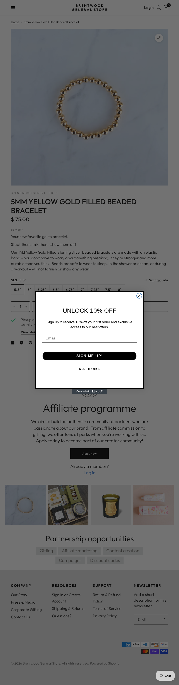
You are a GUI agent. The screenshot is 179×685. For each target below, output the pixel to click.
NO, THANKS (89, 369)
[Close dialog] (139, 295)
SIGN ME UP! (89, 356)
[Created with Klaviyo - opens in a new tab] (89, 391)
